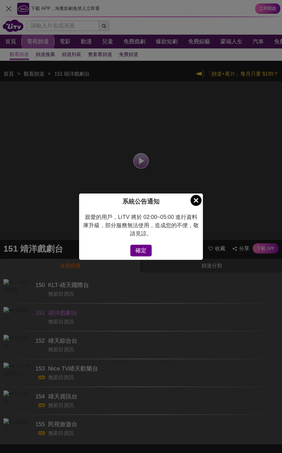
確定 (141, 250)
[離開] (196, 200)
